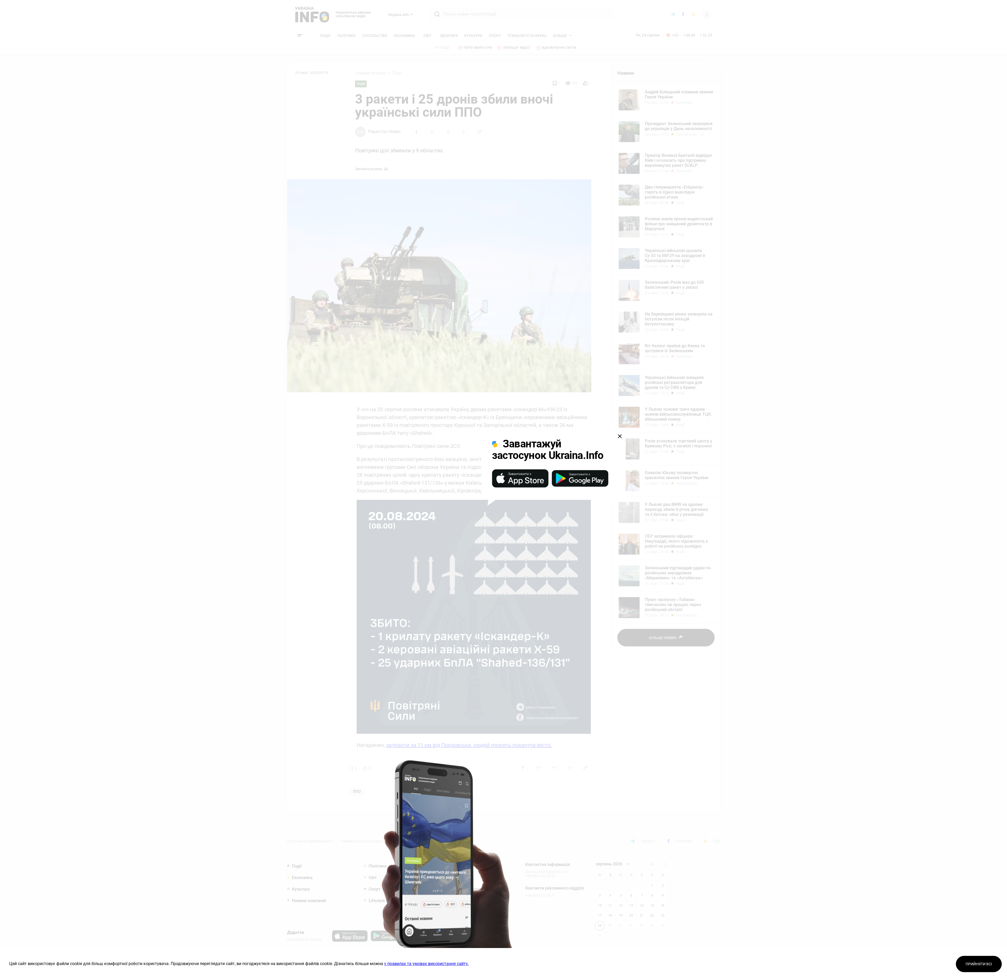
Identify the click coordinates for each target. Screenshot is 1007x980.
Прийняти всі (979, 964)
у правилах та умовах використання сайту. (426, 963)
